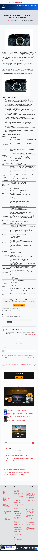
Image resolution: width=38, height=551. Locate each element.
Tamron (6, 517)
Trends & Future (8, 507)
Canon (3, 2)
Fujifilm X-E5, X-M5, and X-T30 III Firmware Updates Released (17, 456)
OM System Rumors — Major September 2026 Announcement (16, 469)
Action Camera (16, 491)
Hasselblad (5, 494)
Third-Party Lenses (7, 511)
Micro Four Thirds (6, 498)
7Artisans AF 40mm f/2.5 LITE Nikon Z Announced (13, 475)
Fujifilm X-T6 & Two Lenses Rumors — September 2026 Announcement (19, 458)
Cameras (5, 488)
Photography (5, 505)
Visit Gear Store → (19, 377)
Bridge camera (16, 496)
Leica (4, 496)
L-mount (15, 517)
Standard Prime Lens (18, 535)
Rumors (31, 5)
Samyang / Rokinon (8, 514)
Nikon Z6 (20, 524)
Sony (6, 2)
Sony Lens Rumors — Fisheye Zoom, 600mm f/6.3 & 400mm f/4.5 (16, 472)
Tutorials (6, 508)
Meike (6, 513)
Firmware (34, 7)
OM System (5, 500)
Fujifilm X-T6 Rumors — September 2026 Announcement (17, 453)
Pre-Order (15, 527)
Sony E (19, 531)
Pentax (4, 504)
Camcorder (15, 497)
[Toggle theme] (23, 2)
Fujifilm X (27, 310)
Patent (15, 525)
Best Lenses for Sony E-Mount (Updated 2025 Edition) (30, 512)
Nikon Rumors (15, 0)
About (21, 547)
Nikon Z (16, 524)
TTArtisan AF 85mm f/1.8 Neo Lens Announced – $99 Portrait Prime (17, 470)
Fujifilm (13, 2)
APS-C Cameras (19, 495)
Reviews (27, 5)
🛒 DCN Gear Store (18, 2)
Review (19, 527)
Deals (35, 5)
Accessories (16, 490)
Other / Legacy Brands (7, 501)
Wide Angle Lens (17, 541)
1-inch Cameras (17, 489)
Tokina (6, 518)
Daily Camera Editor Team (31, 334)
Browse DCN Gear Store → (19, 305)
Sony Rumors (10, 0)
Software (15, 531)
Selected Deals (8, 384)
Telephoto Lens (19, 539)
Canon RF (17, 501)
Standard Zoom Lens (19, 537)
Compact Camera (23, 310)
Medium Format (16, 518)
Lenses (4, 497)
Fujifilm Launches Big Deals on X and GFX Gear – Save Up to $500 (18, 460)
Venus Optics (7, 519)
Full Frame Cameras (17, 514)
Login (35, 347)
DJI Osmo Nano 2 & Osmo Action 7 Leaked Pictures (14, 474)
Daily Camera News (5, 6)
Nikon (9, 2)
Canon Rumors (4, 0)
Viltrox (6, 520)
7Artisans (6, 512)
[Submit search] (33, 443)
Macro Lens (19, 517)
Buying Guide (21, 5)
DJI (4, 491)
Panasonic (5, 503)
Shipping (20, 529)
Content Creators (16, 507)
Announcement (18, 493)
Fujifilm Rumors (21, 0)
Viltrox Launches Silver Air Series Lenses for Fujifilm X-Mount (17, 455)
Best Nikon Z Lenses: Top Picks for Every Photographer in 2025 (30, 508)
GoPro (4, 493)
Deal (19, 507)
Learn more (18, 308)
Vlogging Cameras (16, 540)
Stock (14, 539)
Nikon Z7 (23, 524)
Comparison (16, 505)
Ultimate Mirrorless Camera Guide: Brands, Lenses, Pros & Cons (31, 490)
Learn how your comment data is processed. (25, 355)
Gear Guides (7, 506)
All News (16, 5)
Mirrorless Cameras (17, 521)
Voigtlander (7, 521)
